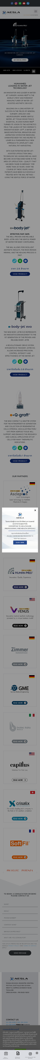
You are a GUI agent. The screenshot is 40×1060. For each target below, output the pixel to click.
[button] (35, 510)
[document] (20, 530)
